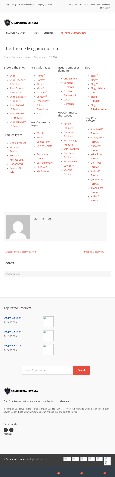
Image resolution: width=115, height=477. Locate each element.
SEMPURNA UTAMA (15, 32)
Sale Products (71, 149)
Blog (7, 5)
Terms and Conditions (100, 5)
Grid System (70, 78)
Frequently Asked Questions (43, 105)
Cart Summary (45, 162)
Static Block (49, 32)
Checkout (84, 5)
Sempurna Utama (15, 459)
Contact (42, 92)
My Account (105, 8)
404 (39, 113)
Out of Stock (17, 164)
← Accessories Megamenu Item (20, 251)
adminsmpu (23, 57)
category (40, 5)
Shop (69, 5)
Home (49, 5)
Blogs (14, 5)
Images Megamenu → (95, 251)
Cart (75, 5)
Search (82, 370)
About (41, 84)
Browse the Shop (26, 5)
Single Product (18, 143)
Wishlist (41, 133)
